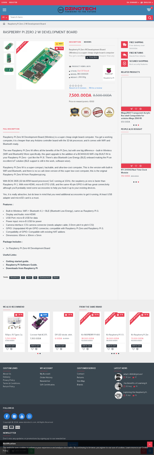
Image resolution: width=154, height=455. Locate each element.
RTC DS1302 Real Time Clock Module (134, 171)
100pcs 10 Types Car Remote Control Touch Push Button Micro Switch (14, 335)
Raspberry (15, 278)
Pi (23, 278)
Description (75, 42)
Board (56, 278)
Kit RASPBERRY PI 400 (90, 335)
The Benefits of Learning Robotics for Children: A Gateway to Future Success (136, 383)
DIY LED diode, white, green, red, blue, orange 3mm (64, 335)
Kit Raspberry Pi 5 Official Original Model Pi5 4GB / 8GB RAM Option (115, 335)
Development (45, 278)
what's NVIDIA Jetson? (133, 374)
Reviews (87, 42)
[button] (133, 125)
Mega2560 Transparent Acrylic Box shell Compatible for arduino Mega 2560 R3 (135, 116)
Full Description (11, 129)
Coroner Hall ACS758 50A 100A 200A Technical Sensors (39, 335)
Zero (29, 278)
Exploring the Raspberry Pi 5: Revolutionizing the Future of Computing (136, 393)
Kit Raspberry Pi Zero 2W (140, 335)
